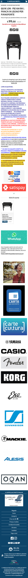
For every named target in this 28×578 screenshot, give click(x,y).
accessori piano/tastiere (16, 81)
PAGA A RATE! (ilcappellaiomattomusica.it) (12, 254)
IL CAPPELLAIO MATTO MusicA (15, 1)
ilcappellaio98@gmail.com (17, 573)
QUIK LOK (14, 83)
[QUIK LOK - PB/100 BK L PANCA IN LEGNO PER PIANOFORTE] (14, 47)
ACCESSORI (3, 5)
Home (14, 513)
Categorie (14, 516)
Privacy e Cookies (14, 522)
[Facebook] (12, 539)
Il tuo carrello (13, 519)
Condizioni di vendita (14, 525)
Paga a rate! (14, 533)
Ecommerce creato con (14, 575)
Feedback (14, 530)
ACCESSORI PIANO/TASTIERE (13, 5)
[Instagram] (15, 539)
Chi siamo (14, 527)
